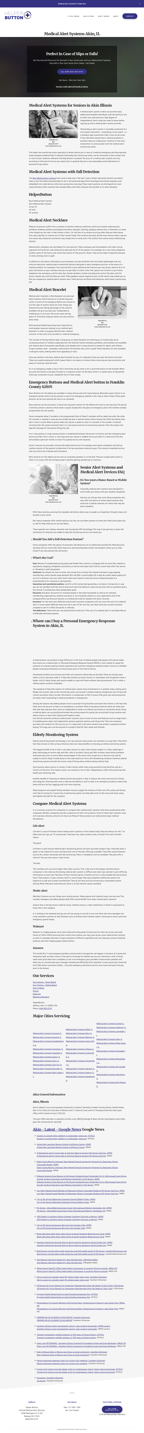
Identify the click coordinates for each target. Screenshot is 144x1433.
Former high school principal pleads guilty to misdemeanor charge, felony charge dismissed (76, 1372)
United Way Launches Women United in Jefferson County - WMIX (64, 1144)
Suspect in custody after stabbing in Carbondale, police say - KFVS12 (66, 1135)
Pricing (36, 991)
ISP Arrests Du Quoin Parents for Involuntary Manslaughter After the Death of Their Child (75, 1288)
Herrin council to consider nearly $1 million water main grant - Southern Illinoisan (72, 1277)
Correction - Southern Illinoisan (50, 1378)
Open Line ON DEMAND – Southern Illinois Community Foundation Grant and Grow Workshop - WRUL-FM (81, 1343)
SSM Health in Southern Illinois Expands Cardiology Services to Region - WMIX (70, 1216)
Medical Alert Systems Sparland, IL (47, 1053)
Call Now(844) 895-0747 (112, 1409)
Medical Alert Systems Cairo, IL (46, 1060)
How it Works (38, 988)
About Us (37, 994)
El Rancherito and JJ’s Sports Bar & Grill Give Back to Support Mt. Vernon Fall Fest (71, 1156)
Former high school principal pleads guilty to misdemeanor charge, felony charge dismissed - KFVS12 (80, 1369)
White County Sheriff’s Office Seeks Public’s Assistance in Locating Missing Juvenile (72, 1271)
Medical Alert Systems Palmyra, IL (80, 1037)
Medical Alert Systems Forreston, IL (48, 1049)
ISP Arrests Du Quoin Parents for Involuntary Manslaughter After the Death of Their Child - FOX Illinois (80, 1285)
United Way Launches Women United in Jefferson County (61, 1147)
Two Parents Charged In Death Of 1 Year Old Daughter (59, 1262)
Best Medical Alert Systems (44, 178)
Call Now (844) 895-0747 (72, 72)
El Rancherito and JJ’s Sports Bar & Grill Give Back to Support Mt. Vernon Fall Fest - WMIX (74, 1153)
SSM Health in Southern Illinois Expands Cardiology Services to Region (67, 1219)
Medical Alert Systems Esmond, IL (47, 1033)
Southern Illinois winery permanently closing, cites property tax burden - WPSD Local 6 (73, 1326)
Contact (130, 16)
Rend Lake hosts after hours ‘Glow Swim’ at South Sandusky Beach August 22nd (70, 1236)
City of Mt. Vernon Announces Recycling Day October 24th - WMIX (64, 1225)
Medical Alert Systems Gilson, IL (46, 1057)
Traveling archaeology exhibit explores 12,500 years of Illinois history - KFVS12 (70, 1334)
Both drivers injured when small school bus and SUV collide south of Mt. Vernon (70, 1254)
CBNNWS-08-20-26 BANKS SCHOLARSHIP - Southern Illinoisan (63, 1317)
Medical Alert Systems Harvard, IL (80, 1068)
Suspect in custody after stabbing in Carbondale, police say (62, 1138)
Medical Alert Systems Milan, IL (79, 1029)
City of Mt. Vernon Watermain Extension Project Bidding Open (63, 1202)
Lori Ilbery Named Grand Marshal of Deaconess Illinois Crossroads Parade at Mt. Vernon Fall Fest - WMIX (81, 1190)
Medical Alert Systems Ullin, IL (109, 1039)
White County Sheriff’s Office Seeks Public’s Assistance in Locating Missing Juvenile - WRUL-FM (77, 1268)
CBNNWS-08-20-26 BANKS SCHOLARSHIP (54, 1320)
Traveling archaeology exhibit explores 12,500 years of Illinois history (66, 1337)
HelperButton (19, 15)
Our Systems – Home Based (44, 982)
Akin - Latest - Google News (57, 1129)
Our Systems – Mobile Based (45, 985)
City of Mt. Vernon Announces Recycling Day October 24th (61, 1228)
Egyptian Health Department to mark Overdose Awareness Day (63, 1297)
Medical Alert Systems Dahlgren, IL (111, 1027)
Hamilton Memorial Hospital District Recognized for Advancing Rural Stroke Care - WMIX (74, 1242)
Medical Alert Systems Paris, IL (79, 1033)
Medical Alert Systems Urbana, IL (80, 1049)
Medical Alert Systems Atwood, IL (47, 1037)
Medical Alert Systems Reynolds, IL (47, 1068)
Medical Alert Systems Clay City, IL (47, 1064)
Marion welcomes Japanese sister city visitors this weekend (62, 1363)
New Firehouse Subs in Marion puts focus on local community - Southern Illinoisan (72, 1352)
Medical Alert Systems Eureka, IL (110, 1023)
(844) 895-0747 (45, 1008)
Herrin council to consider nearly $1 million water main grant (63, 1280)
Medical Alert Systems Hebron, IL (80, 1072)
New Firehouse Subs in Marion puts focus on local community (63, 1355)
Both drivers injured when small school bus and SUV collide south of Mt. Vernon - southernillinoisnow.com (82, 1251)
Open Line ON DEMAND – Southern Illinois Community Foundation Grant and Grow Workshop (76, 1346)
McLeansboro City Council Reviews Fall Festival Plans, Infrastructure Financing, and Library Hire (77, 1308)
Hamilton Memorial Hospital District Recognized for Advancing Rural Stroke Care (71, 1245)
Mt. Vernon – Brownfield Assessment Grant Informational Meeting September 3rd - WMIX (74, 1208)
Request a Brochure (41, 997)
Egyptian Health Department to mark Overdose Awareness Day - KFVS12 (67, 1294)
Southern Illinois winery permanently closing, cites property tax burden (67, 1329)
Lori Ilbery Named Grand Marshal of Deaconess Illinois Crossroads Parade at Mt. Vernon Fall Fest (77, 1193)
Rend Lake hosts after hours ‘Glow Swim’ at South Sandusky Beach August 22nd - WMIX (73, 1234)
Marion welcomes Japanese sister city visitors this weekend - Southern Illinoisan (71, 1360)
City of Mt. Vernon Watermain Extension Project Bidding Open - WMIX (66, 1199)
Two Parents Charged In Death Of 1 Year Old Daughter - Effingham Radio (67, 1259)
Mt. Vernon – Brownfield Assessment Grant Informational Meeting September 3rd (71, 1211)
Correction (41, 1380)
